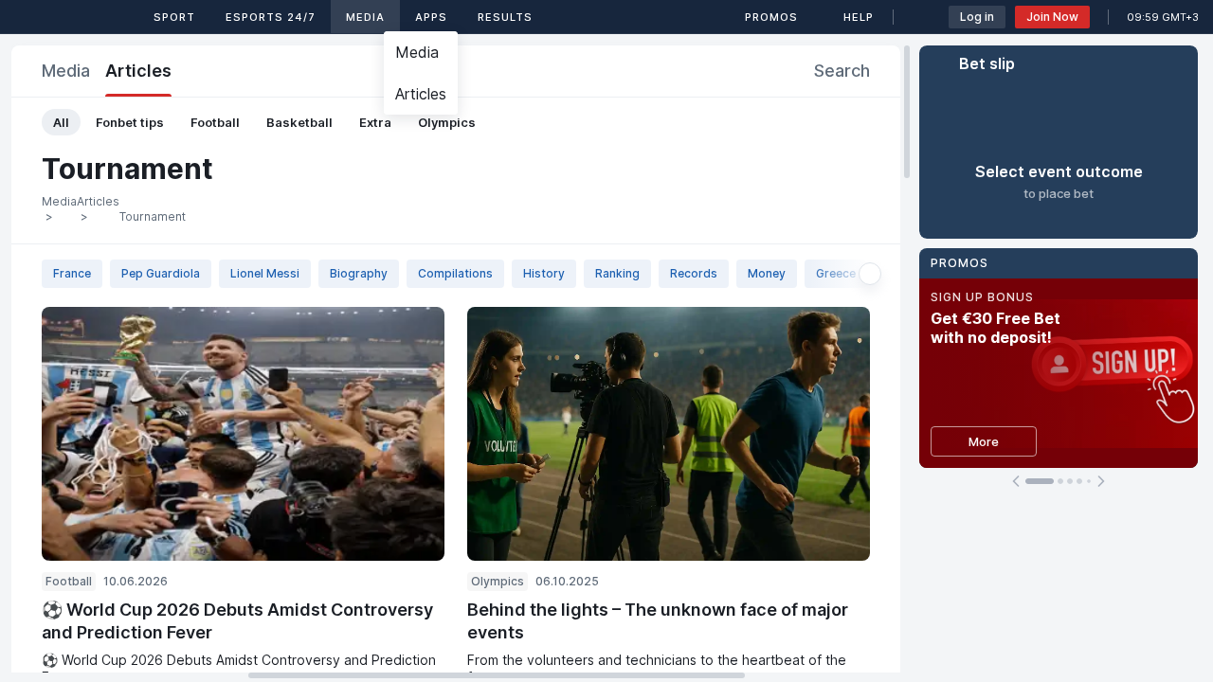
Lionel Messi (264, 273)
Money (767, 273)
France (72, 273)
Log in (977, 16)
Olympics (447, 122)
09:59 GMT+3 (1163, 17)
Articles (138, 71)
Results (505, 17)
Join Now (1052, 16)
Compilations (455, 273)
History (544, 273)
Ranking (617, 273)
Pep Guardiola (160, 273)
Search (842, 71)
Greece (836, 273)
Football (215, 122)
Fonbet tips (130, 122)
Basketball (299, 122)
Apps (431, 17)
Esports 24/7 (271, 17)
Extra (375, 122)
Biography (359, 273)
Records (693, 273)
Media (365, 17)
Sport (174, 17)
